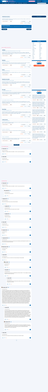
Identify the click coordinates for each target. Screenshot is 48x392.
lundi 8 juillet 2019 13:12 (7, 215)
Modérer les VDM (39, 1)
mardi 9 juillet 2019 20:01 (7, 271)
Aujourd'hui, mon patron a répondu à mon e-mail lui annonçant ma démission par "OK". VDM (13, 130)
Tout (2, 3)
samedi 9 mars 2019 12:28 (5, 200)
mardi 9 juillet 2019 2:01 (4, 334)
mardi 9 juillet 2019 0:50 (7, 192)
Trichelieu (4, 148)
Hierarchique (4, 109)
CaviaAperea (4, 287)
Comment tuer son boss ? (6, 16)
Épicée (8, 3)
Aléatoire (5, 3)
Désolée (3, 69)
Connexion (44, 1)
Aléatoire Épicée (12, 3)
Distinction (3, 60)
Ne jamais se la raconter (5, 79)
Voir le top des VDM (39, 65)
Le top (16, 3)
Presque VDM (25, 3)
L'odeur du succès (5, 119)
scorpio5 (6, 190)
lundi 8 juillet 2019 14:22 (4, 256)
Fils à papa (3, 89)
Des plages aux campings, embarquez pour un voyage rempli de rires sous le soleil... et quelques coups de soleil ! (16, 26)
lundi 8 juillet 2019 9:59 (4, 158)
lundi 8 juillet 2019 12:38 (4, 248)
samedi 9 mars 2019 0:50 (4, 150)
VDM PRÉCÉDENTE (4, 29)
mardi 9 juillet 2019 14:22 (7, 323)
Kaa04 (6, 262)
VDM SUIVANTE (29, 29)
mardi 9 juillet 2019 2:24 (7, 309)
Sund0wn (6, 206)
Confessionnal (20, 3)
